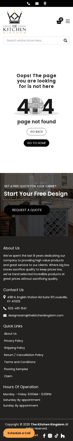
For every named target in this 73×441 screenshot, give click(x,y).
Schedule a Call (19, 433)
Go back (36, 132)
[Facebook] (44, 436)
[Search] (65, 40)
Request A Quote (27, 210)
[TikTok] (56, 436)
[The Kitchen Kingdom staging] (14, 21)
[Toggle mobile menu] (68, 21)
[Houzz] (63, 436)
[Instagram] (50, 436)
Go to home (36, 143)
